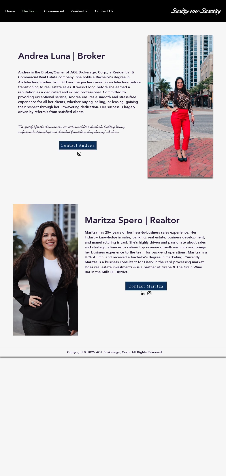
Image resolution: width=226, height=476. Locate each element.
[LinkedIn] (142, 293)
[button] (79, 11)
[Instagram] (79, 153)
